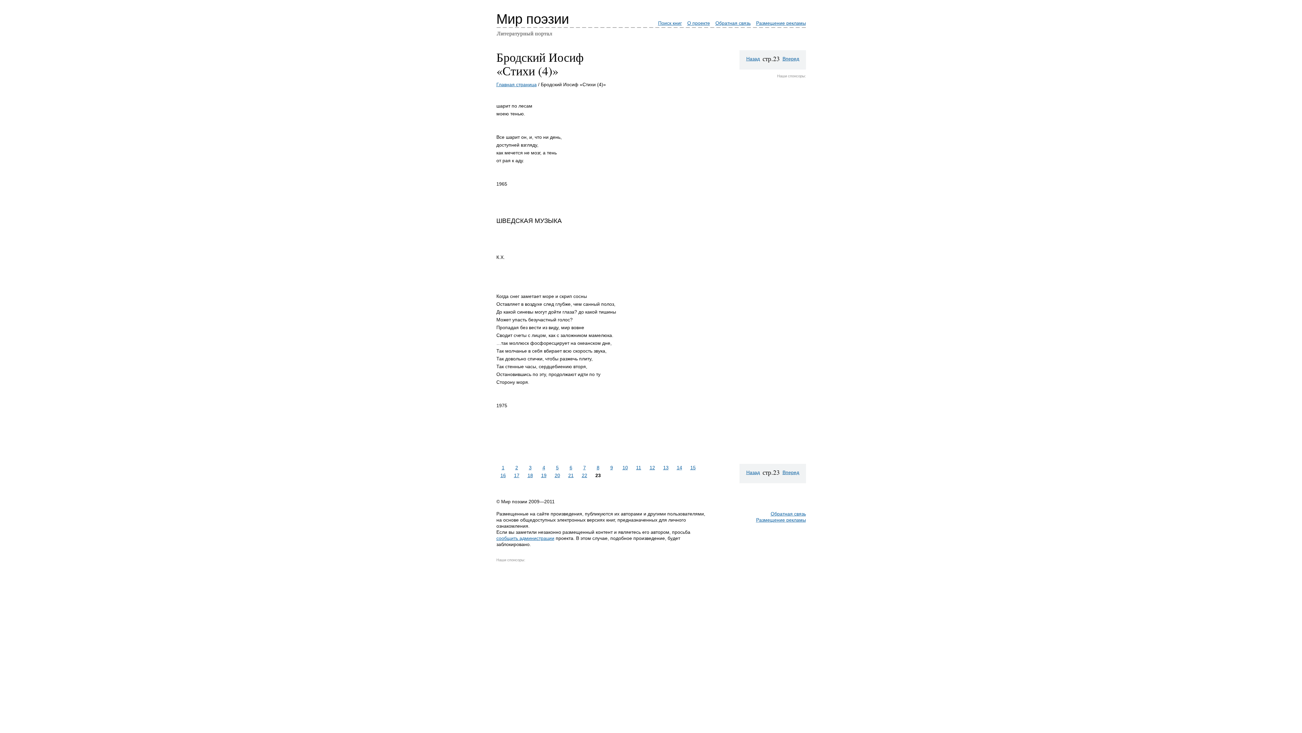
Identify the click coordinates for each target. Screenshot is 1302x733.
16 (503, 475)
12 (652, 467)
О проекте (698, 23)
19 (544, 475)
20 (557, 475)
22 (584, 475)
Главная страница (516, 84)
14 (679, 467)
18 (530, 475)
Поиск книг (670, 23)
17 (516, 475)
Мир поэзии (532, 19)
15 (693, 467)
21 (571, 475)
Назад (753, 58)
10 (625, 467)
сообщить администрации (525, 538)
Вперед (791, 58)
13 (666, 467)
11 (638, 467)
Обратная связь (733, 23)
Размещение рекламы (781, 23)
